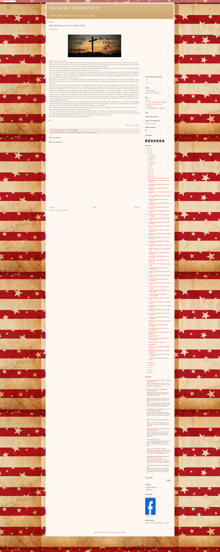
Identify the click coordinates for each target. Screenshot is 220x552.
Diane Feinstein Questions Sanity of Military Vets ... (159, 298)
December (151, 155)
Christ (54, 132)
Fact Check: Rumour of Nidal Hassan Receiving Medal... (157, 294)
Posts (148, 80)
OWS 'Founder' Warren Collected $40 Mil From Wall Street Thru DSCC (158, 429)
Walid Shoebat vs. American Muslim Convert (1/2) (158, 420)
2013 (148, 153)
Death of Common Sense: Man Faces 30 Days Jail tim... (159, 321)
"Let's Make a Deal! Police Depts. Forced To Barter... (159, 211)
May (150, 171)
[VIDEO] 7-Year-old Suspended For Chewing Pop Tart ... (159, 347)
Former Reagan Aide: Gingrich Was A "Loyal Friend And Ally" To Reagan (158, 409)
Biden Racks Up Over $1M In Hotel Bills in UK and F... (159, 215)
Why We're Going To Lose (153, 439)
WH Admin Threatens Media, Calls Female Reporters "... (158, 351)
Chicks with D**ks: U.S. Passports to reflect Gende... (159, 283)
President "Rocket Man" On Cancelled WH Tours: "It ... (158, 272)
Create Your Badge (149, 516)
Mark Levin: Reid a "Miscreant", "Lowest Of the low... (159, 226)
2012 (148, 368)
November (151, 157)
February (151, 362)
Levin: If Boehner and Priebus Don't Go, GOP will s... (159, 245)
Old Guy (150, 490)
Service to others (88, 132)
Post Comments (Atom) (61, 210)
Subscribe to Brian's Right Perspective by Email (157, 523)
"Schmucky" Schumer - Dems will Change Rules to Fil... (158, 230)
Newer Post (52, 207)
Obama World (151, 344)
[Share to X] (73, 130)
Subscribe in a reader (150, 123)
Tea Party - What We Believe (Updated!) (157, 102)
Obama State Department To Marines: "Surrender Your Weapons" (159, 380)
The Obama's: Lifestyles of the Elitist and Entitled (158, 188)
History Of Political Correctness (154, 104)
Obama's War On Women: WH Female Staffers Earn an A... (159, 234)
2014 (148, 150)
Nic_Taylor (112, 532)
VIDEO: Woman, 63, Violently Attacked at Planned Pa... (158, 253)
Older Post (137, 207)
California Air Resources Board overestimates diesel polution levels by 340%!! (158, 457)
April (150, 174)
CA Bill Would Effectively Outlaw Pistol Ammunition (158, 279)
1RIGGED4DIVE (152, 487)
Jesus (66, 132)
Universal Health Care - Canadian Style (156, 108)
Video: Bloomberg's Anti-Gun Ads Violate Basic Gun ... (158, 185)
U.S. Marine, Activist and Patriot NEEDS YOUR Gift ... (158, 317)
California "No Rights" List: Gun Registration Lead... (159, 249)
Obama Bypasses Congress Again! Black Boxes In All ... (158, 325)
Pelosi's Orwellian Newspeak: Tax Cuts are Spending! (158, 313)
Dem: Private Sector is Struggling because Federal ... (158, 287)
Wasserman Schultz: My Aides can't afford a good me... (159, 238)
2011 (148, 370)
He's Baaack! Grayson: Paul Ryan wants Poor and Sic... (159, 276)
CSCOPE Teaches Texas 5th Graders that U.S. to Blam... (159, 203)
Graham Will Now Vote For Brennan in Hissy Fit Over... (159, 310)
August (150, 164)
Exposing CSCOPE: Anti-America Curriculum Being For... (159, 306)
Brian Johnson (148, 497)
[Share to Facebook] (75, 130)
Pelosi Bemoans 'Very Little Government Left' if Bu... (159, 192)
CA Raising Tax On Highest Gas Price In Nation (158, 358)
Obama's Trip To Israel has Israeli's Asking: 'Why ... (158, 219)
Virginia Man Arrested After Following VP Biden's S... (158, 332)
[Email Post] (67, 130)
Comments (150, 82)
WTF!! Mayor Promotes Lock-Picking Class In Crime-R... (159, 355)
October (151, 159)
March (150, 176)
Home (94, 207)
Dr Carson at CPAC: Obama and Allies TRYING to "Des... (157, 268)
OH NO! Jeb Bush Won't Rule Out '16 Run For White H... (158, 339)
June (150, 169)
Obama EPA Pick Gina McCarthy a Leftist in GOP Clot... (159, 181)
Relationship (71, 132)
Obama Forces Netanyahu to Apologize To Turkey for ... (158, 207)
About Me (149, 106)
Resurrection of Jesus (79, 132)
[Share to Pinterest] (76, 130)
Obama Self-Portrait (153, 336)
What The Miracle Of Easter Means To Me (158, 178)
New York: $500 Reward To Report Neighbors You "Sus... (159, 196)
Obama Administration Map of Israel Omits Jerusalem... (158, 241)
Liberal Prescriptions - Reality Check (157, 342)
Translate (157, 93)
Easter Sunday (59, 132)
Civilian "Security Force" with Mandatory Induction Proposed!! (157, 390)
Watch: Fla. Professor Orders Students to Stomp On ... (158, 200)
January (151, 365)
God (64, 132)
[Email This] (70, 130)
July (150, 166)
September (151, 162)
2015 (148, 148)
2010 (148, 372)
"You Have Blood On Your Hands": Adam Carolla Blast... (158, 291)
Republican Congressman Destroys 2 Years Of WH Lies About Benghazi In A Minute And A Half (158, 400)
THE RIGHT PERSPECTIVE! (74, 8)
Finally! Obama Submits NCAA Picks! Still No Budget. (159, 222)
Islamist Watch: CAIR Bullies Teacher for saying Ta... (158, 260)
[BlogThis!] (71, 130)
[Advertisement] (94, 193)
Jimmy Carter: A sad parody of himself (156, 448)
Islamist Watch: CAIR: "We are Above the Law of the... (158, 257)
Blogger (124, 532)
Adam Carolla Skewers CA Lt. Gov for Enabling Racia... (157, 329)
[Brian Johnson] (150, 514)
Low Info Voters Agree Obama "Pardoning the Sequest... (159, 302)
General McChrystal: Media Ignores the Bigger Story (158, 466)
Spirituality (94, 132)
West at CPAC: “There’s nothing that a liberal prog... (159, 264)
